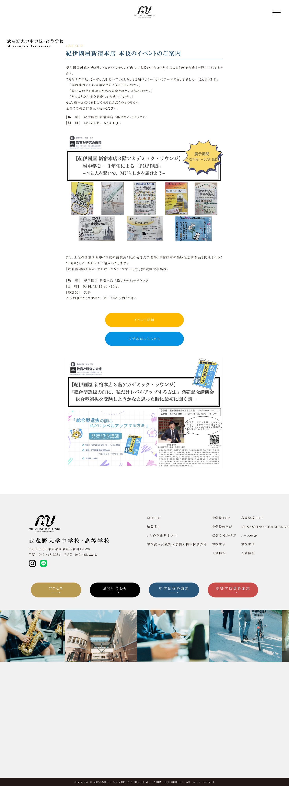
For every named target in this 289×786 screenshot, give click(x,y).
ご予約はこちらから (144, 338)
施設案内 (154, 526)
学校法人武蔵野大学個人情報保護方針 (177, 544)
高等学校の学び (224, 535)
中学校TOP (221, 517)
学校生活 (219, 544)
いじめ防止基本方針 (162, 535)
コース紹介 (249, 535)
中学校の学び (222, 526)
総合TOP (154, 517)
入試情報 (219, 553)
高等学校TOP (252, 517)
